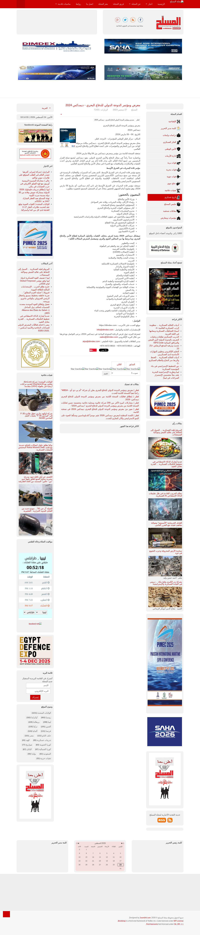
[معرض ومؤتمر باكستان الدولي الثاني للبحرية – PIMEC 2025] (35, 238)
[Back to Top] (6, 914)
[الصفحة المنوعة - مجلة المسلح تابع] (35, 135)
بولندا (33, 754)
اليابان (29, 749)
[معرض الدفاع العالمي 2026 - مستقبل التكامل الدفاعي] (57, 72)
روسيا (48, 717)
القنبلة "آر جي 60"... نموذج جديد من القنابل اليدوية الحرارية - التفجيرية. (37, 509)
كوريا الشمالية (45, 749)
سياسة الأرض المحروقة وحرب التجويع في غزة (165, 552)
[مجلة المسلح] (176, 1)
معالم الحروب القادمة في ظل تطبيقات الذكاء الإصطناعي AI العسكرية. (165, 494)
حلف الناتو (46, 735)
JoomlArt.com (145, 918)
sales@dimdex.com (109, 337)
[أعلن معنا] (35, 792)
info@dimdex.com (105, 329)
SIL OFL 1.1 (178, 924)
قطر (137, 120)
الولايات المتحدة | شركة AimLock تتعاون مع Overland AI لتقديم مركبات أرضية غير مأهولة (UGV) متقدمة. (36, 384)
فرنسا (48, 731)
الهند (28, 740)
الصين (48, 726)
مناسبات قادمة (64, 4)
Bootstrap (122, 921)
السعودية (47, 754)
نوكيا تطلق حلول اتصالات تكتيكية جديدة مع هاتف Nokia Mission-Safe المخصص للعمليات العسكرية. (35, 447)
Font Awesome (152, 924)
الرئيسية (161, 4)
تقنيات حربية (45, 758)
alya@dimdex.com (91, 341)
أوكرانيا (34, 717)
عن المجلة (136, 4)
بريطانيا (36, 722)
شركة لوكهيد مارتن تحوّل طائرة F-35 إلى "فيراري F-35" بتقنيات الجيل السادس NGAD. (36, 415)
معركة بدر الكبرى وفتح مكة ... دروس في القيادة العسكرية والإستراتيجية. (166, 583)
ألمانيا (35, 731)
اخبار (150, 4)
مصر (32, 735)
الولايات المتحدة (44, 713)
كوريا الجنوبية (45, 745)
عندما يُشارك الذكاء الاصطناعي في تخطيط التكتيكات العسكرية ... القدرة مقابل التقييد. (166, 464)
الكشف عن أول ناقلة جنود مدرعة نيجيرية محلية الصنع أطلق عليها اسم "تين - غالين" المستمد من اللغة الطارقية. (35, 479)
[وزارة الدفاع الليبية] (164, 248)
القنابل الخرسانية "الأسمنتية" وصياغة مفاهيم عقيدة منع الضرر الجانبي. (166, 524)
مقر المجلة (103, 4)
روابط (78, 4)
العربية (45, 108)
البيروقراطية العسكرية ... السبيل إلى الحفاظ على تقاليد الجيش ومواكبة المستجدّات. (166, 432)
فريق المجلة (118, 4)
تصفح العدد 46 (173, 308)
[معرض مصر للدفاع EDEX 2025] (35, 650)
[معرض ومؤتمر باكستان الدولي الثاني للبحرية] (165, 400)
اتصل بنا (89, 4)
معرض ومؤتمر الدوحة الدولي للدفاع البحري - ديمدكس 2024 (102, 105)
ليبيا (49, 722)
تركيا (35, 726)
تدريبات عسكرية (44, 740)
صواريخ (29, 745)
